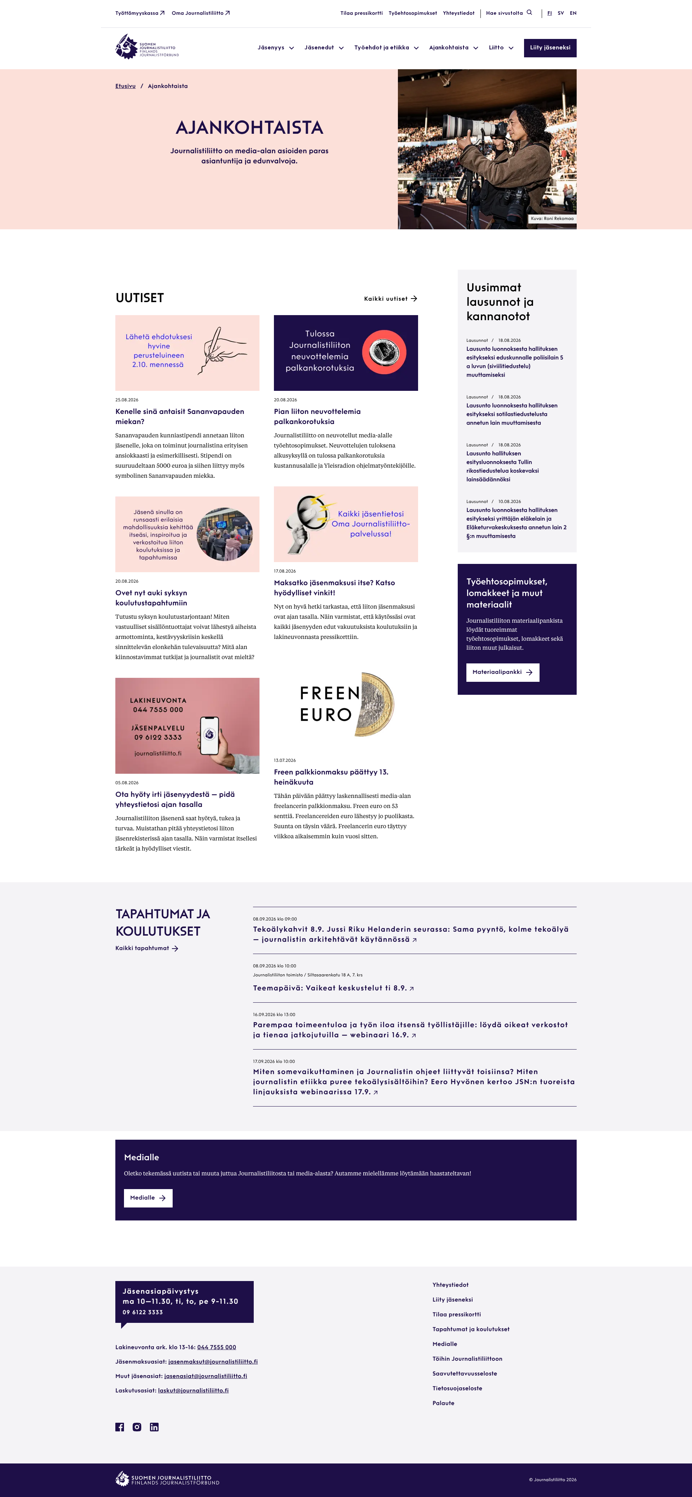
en (573, 13)
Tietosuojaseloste (457, 1389)
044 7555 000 (216, 1348)
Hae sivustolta (504, 13)
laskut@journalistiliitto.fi (193, 1391)
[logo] (147, 58)
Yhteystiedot (459, 13)
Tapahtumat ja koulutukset (471, 1330)
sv (561, 13)
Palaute (443, 1404)
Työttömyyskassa (137, 13)
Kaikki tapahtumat (142, 948)
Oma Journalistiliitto (198, 13)
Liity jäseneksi (550, 48)
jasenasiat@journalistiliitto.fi (205, 1376)
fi (549, 13)
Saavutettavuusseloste (464, 1374)
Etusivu (125, 86)
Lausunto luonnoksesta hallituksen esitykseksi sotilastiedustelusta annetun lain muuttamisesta (512, 414)
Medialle (444, 1344)
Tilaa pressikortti (362, 13)
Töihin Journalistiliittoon (467, 1359)
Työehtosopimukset (413, 13)
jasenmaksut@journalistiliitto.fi (213, 1362)
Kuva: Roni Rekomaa (552, 219)
